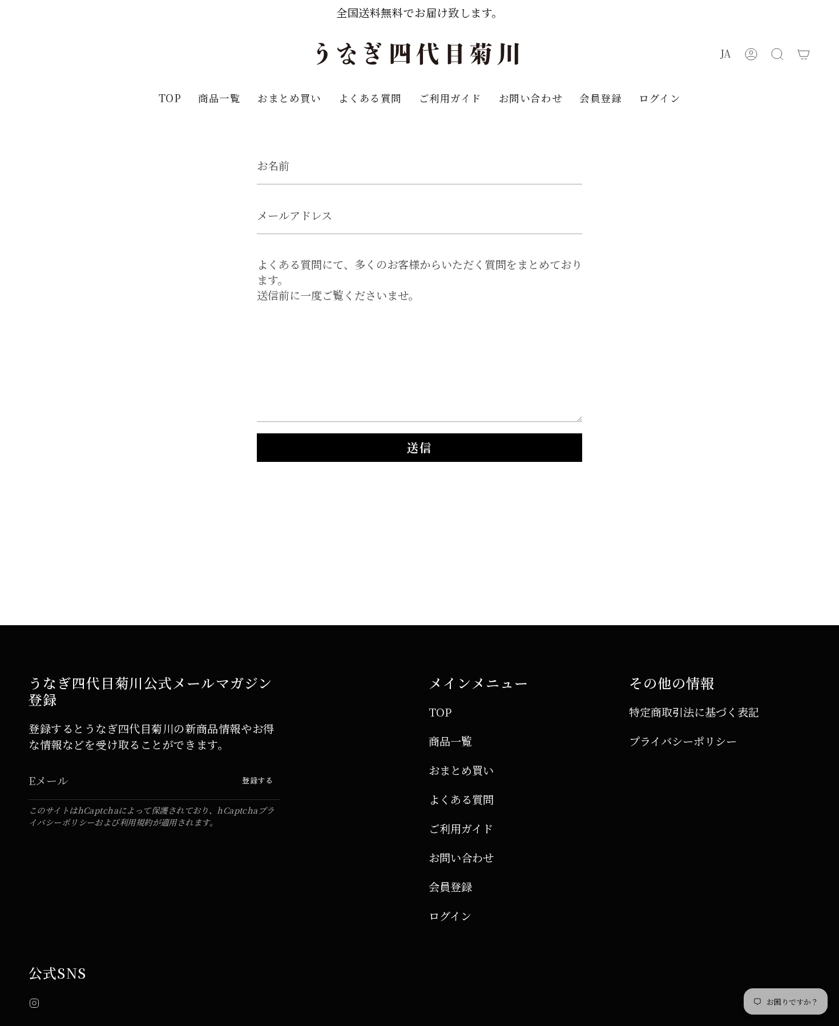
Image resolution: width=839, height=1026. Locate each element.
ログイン (450, 915)
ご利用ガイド (461, 828)
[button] (777, 54)
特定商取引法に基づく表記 (694, 711)
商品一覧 (450, 741)
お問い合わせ (461, 857)
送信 (419, 447)
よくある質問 (461, 799)
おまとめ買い (461, 770)
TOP (440, 711)
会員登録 (450, 886)
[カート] (803, 54)
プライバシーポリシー (683, 741)
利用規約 (135, 822)
